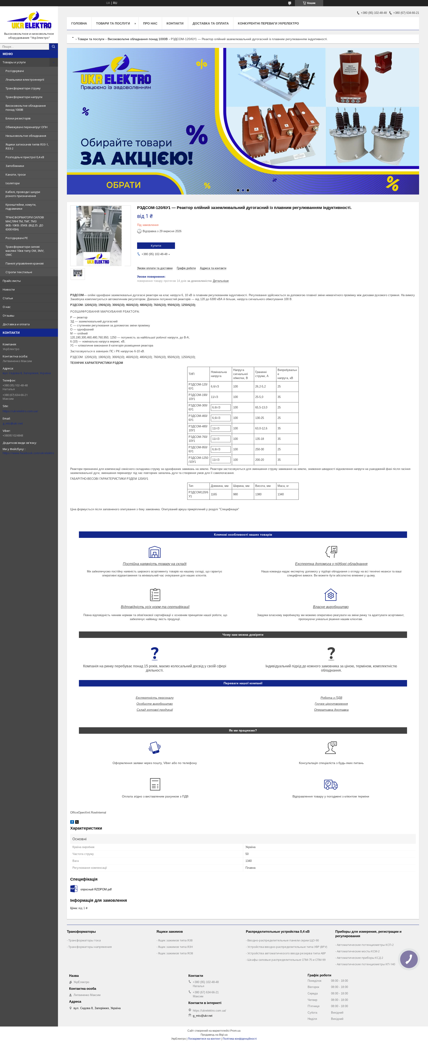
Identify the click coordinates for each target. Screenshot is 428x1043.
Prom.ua (235, 1030)
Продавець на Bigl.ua (214, 1034)
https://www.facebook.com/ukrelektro (28, 453)
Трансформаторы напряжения (90, 947)
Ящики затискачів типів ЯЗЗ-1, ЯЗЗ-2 (27, 146)
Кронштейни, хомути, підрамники (21, 207)
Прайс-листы (12, 281)
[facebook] (72, 822)
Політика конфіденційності (240, 1038)
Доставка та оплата (211, 23)
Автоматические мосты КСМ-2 (358, 951)
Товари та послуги (113, 23)
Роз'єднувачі (15, 71)
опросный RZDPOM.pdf (96, 889)
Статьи (8, 298)
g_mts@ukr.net (13, 423)
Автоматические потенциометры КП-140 (366, 964)
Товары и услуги (14, 62)
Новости (9, 289)
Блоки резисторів (18, 118)
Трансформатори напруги (24, 97)
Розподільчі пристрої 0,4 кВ (25, 157)
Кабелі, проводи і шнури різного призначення (23, 194)
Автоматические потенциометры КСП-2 (365, 945)
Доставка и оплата (16, 324)
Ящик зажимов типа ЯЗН (175, 947)
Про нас (150, 23)
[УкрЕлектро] (29, 21)
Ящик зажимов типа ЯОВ (175, 953)
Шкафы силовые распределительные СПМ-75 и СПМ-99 (286, 960)
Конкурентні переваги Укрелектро (268, 23)
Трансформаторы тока (84, 940)
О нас (6, 307)
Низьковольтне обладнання (26, 136)
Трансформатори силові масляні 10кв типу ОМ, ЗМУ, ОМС (25, 251)
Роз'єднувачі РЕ (17, 238)
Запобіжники (15, 166)
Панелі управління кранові (25, 263)
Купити (156, 246)
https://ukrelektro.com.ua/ (20, 411)
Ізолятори (13, 183)
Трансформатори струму (23, 88)
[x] (77, 822)
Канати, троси (16, 174)
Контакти (175, 23)
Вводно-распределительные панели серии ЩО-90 (283, 940)
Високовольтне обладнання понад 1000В (26, 108)
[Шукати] (53, 46)
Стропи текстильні (19, 272)
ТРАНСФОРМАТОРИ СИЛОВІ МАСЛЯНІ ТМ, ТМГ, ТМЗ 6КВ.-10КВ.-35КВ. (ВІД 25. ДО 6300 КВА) (25, 223)
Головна (79, 23)
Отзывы (8, 316)
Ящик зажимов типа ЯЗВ (175, 940)
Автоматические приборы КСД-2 (360, 958)
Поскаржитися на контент (204, 1038)
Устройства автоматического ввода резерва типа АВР (286, 953)
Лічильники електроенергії (25, 80)
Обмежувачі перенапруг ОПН (26, 127)
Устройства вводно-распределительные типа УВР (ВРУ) (287, 947)
